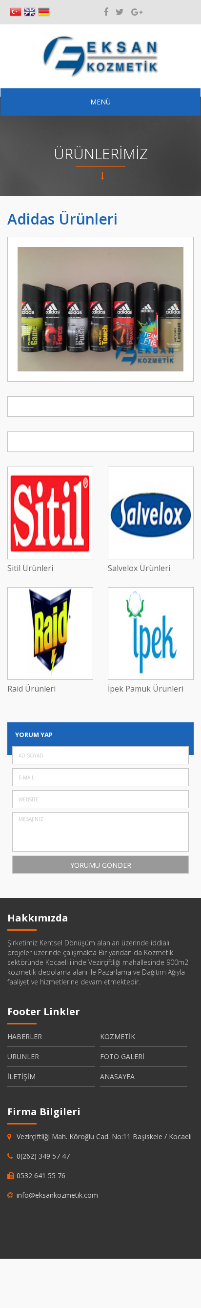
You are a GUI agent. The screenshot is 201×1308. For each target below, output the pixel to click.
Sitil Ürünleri (30, 568)
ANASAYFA (117, 1076)
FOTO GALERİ (122, 1056)
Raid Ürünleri (31, 689)
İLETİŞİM (21, 1076)
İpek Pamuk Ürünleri (145, 689)
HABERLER (24, 1036)
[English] (30, 12)
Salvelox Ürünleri (139, 568)
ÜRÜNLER (23, 1056)
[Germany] (44, 12)
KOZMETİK (117, 1036)
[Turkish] (15, 12)
